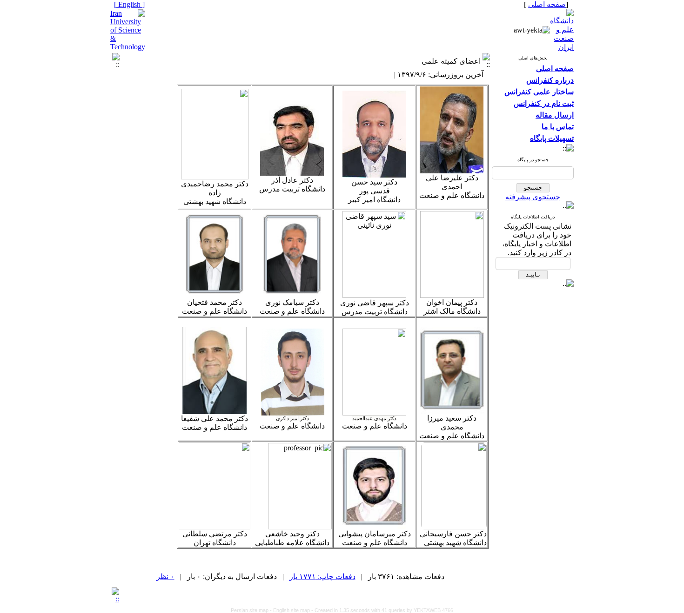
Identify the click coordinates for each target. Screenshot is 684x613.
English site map (292, 610)
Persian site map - (252, 610)
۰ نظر (165, 576)
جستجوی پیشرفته (532, 197)
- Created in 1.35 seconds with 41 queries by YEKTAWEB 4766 (382, 610)
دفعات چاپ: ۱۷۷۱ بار (322, 576)
